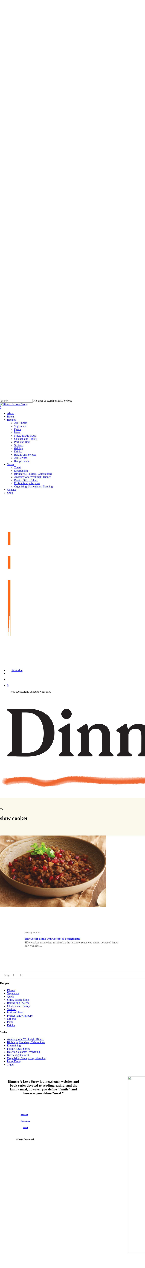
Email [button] (25, 1127)
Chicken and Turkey (18, 1006)
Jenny (6, 975)
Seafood (11, 1009)
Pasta (10, 1021)
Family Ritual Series (18, 1048)
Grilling (11, 1018)
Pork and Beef (15, 1012)
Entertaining (14, 1045)
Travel (10, 1064)
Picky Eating (14, 1061)
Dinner (10, 841)
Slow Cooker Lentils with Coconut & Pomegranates (52, 938)
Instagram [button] (25, 1121)
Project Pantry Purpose (20, 1015)
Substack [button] (24, 1114)
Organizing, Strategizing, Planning (26, 1058)
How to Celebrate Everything (23, 1051)
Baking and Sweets (18, 1002)
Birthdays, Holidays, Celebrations (26, 1042)
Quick (10, 996)
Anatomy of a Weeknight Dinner (25, 1039)
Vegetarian (13, 993)
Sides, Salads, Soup (18, 999)
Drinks (11, 1025)
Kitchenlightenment (18, 1055)
